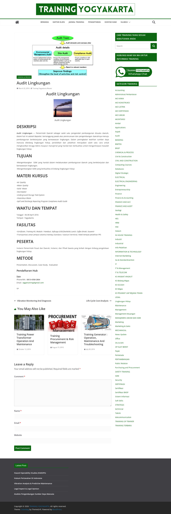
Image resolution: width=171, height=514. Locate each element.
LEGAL (117, 297)
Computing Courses (123, 165)
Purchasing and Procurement (127, 367)
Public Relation (121, 363)
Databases (119, 169)
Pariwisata (119, 355)
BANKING (119, 140)
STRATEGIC (119, 405)
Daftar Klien (59, 22)
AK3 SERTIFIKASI (122, 111)
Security (118, 380)
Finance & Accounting (124, 198)
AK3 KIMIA (119, 98)
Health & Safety (121, 214)
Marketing (119, 322)
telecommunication (123, 417)
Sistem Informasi (122, 396)
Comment (19, 376)
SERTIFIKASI (120, 384)
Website (18, 435)
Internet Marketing (123, 256)
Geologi (118, 210)
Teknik (118, 413)
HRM (117, 223)
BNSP (117, 148)
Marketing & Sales (122, 326)
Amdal (118, 123)
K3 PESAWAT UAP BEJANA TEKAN (128, 293)
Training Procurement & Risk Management (62, 339)
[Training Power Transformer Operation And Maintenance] (29, 316)
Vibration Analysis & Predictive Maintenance (33, 483)
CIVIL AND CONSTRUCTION (126, 160)
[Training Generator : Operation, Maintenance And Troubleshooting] (96, 316)
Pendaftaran (94, 22)
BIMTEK (118, 144)
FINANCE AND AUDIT (123, 206)
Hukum (118, 231)
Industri (118, 239)
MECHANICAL (120, 330)
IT (116, 264)
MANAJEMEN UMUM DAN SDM (128, 318)
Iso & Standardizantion (124, 260)
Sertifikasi (119, 388)
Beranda (45, 22)
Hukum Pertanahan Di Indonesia (28, 478)
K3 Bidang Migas (122, 280)
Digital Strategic (121, 173)
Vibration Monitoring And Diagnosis (34, 300)
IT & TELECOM (121, 272)
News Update (120, 334)
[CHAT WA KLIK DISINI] (134, 68)
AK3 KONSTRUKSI (122, 102)
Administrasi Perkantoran (126, 94)
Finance (118, 194)
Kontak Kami (111, 22)
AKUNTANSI (120, 119)
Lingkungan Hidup (123, 301)
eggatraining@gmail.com (33, 282)
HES (116, 218)
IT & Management (122, 268)
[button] (129, 22)
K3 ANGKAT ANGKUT (123, 276)
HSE (116, 227)
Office (117, 338)
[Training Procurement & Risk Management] (63, 316)
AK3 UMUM (120, 115)
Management (120, 309)
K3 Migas (119, 289)
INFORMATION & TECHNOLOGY (128, 251)
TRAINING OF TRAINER (124, 421)
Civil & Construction (123, 156)
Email (17, 423)
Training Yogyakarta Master (42, 88)
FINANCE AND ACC (123, 202)
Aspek (117, 131)
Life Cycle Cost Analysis (97, 300)
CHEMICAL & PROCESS (24, 77)
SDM (117, 376)
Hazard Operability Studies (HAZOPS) (30, 473)
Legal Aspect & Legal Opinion (26, 489)
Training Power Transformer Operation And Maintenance (25, 339)
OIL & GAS (119, 343)
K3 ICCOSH (119, 285)
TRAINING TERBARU (123, 425)
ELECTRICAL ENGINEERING (126, 181)
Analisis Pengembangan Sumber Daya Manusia (34, 494)
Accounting (120, 90)
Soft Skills (119, 400)
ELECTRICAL (120, 177)
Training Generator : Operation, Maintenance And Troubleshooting (95, 339)
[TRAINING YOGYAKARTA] (17, 22)
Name (18, 411)
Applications (120, 127)
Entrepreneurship (122, 189)
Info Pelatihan (121, 247)
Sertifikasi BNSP (121, 392)
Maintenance (120, 305)
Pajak (117, 351)
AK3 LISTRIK (120, 107)
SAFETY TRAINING (122, 372)
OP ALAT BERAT (121, 347)
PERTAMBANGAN (122, 359)
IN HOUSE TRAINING (123, 235)
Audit (117, 136)
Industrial (119, 243)
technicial (119, 409)
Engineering (120, 185)
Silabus (124, 22)
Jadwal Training (76, 22)
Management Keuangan (125, 314)
